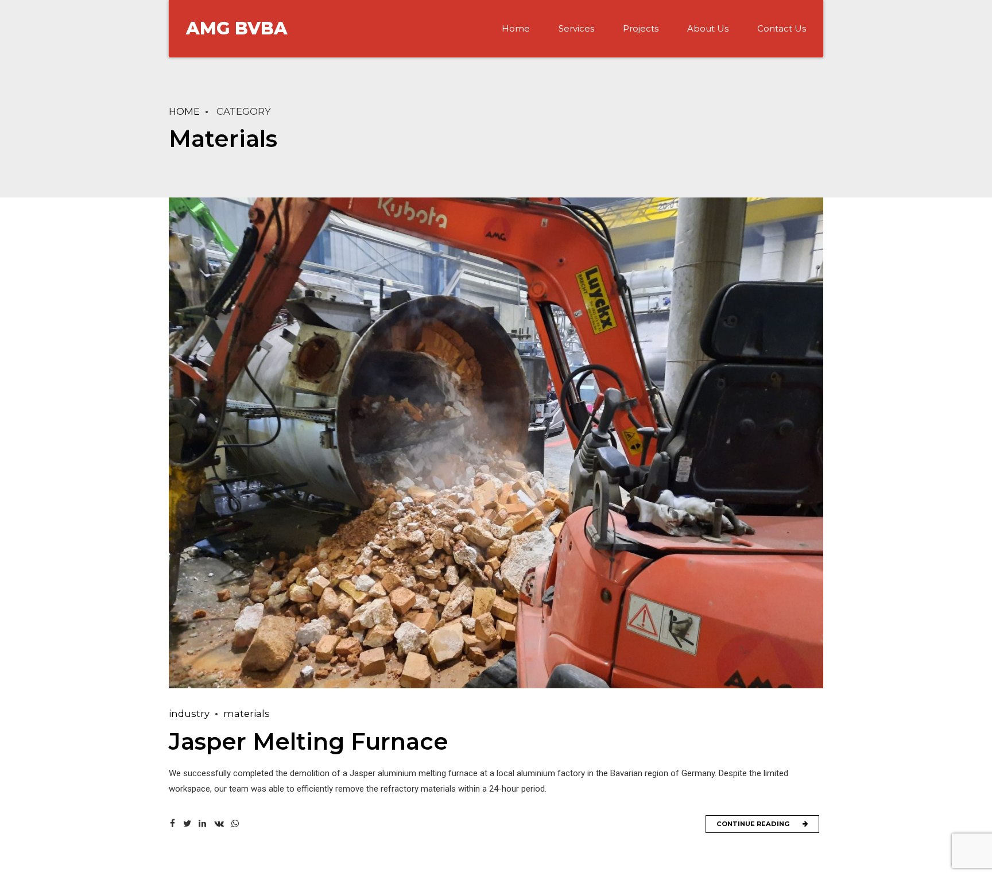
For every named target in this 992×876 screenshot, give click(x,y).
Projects (640, 28)
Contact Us (781, 28)
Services (576, 28)
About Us (707, 28)
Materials (246, 713)
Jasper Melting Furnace (308, 741)
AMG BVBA (237, 28)
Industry (189, 713)
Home (516, 28)
